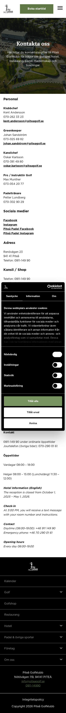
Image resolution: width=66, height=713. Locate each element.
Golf (7, 592)
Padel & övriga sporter (19, 637)
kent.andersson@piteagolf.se (23, 121)
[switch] (57, 365)
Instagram (10, 224)
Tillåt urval (33, 412)
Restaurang (11, 614)
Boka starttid (37, 8)
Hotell (8, 626)
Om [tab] (54, 296)
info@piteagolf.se (33, 681)
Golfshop (10, 603)
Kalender (10, 581)
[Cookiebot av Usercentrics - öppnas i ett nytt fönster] (47, 287)
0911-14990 (33, 685)
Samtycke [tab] (12, 296)
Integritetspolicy (33, 699)
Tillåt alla (33, 401)
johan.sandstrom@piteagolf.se (24, 143)
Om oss (9, 659)
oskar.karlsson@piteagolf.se (22, 166)
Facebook (10, 220)
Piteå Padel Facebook (18, 229)
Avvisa (33, 423)
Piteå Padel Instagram (18, 233)
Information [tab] (33, 296)
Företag (9, 648)
